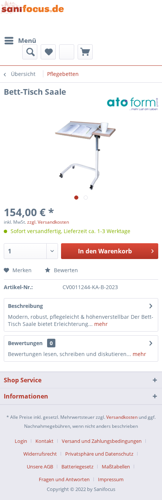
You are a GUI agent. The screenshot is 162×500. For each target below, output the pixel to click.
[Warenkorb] (85, 51)
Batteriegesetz (77, 466)
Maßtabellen (116, 466)
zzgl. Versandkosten (48, 222)
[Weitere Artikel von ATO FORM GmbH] (132, 103)
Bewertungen (25, 343)
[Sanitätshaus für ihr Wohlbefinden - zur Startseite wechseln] (32, 16)
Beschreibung (25, 305)
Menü (27, 40)
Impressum (111, 479)
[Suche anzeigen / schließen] (29, 51)
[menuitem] (20, 40)
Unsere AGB (40, 466)
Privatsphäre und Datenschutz (99, 453)
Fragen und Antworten (64, 479)
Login (21, 441)
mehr (100, 323)
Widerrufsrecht (40, 453)
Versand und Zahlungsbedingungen (102, 441)
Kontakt (44, 441)
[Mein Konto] (66, 51)
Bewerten (65, 270)
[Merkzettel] (48, 51)
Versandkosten (122, 417)
